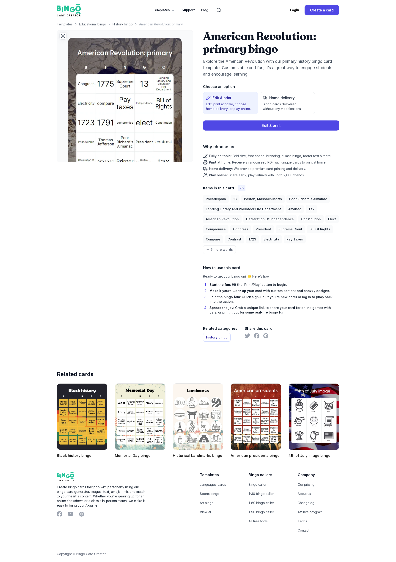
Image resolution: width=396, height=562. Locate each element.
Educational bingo (92, 24)
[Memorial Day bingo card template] (140, 416)
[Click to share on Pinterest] (266, 335)
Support (188, 10)
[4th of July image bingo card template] (314, 416)
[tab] (230, 103)
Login (294, 10)
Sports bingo (209, 494)
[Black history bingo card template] (82, 416)
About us (304, 494)
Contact (303, 530)
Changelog (306, 503)
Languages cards (213, 484)
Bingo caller (258, 484)
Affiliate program (310, 512)
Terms (302, 521)
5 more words (222, 249)
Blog (204, 10)
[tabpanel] (271, 148)
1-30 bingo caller (261, 494)
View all (206, 512)
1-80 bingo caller (261, 503)
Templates (161, 10)
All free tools (258, 521)
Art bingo (207, 503)
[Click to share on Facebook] (256, 335)
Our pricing (306, 484)
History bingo (123, 24)
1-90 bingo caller (261, 512)
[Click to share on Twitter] (247, 335)
